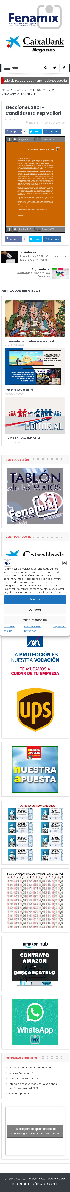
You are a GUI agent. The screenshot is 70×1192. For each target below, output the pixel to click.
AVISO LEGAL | (38, 1179)
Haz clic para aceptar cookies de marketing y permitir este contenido (35, 1131)
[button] (64, 563)
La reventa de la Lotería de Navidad (29, 341)
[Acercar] (39, 139)
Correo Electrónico (55, 122)
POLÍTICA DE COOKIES (45, 1184)
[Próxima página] (15, 139)
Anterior (30, 252)
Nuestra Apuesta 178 (19, 390)
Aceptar (35, 599)
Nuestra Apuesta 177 (20, 1093)
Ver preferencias (35, 620)
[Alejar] (35, 139)
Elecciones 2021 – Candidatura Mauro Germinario (43, 258)
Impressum (59, 626)
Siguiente (39, 269)
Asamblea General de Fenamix (33, 274)
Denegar (35, 610)
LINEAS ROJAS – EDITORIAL (22, 438)
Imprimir (33, 122)
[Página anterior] (9, 139)
